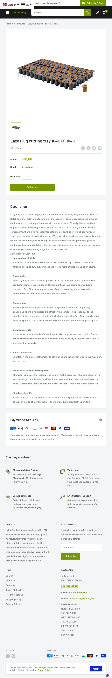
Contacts (10, 585)
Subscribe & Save (95, 3)
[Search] (87, 12)
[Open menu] (7, 12)
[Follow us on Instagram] (13, 656)
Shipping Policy (13, 599)
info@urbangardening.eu (81, 598)
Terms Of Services (15, 590)
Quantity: (15, 176)
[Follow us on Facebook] (8, 656)
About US (10, 580)
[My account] (97, 12)
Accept (96, 669)
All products (19, 23)
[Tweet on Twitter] (94, 148)
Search (9, 575)
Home (8, 23)
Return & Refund (14, 594)
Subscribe (70, 556)
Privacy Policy (13, 604)
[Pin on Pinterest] (88, 148)
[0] (104, 12)
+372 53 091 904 (79, 592)
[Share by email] (100, 148)
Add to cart (32, 187)
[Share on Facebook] (83, 148)
